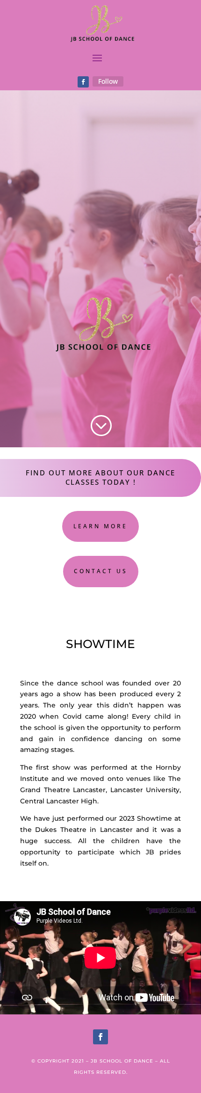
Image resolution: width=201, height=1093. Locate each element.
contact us (101, 571)
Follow (108, 81)
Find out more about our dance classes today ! (100, 477)
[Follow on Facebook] (83, 81)
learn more (100, 526)
